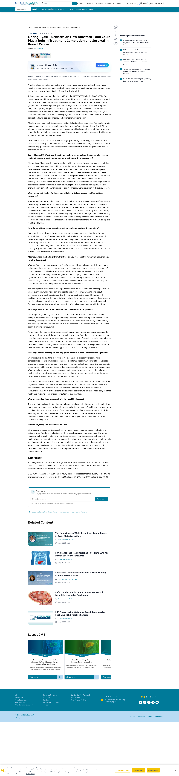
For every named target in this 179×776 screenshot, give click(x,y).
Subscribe (100, 499)
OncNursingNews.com (24, 705)
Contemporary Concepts (42, 27)
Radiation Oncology (81, 9)
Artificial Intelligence (58, 9)
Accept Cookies (153, 770)
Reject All (138, 770)
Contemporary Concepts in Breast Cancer (43, 512)
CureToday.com (21, 700)
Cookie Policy (30, 774)
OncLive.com (20, 702)
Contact (46, 700)
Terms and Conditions (51, 702)
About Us (141, 716)
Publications (109, 3)
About (17, 695)
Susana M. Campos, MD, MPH (68, 579)
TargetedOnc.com (50, 695)
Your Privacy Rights (78, 700)
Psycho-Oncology (46, 9)
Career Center (70, 9)
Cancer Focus (21, 9)
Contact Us (159, 716)
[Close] (175, 770)
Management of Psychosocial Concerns (73, 512)
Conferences (99, 3)
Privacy (46, 705)
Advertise (19, 697)
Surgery (91, 9)
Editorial (46, 697)
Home (30, 27)
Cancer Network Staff (65, 559)
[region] (89, 770)
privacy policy (70, 503)
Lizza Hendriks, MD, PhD (66, 540)
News (81, 3)
